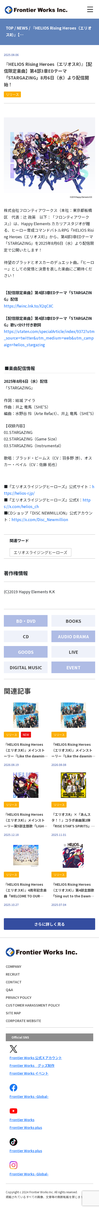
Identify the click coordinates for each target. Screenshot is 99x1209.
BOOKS (73, 621)
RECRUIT (13, 974)
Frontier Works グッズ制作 (32, 1065)
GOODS (26, 652)
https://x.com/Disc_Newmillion (40, 519)
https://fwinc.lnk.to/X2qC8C (28, 306)
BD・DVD (26, 621)
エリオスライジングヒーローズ (40, 552)
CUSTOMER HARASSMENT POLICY (33, 1005)
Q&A (9, 989)
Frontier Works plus (26, 1127)
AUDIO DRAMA (73, 636)
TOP (9, 28)
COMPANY (13, 966)
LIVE (73, 652)
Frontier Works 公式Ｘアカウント (36, 1057)
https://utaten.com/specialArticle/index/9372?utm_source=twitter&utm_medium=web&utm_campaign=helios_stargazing (49, 337)
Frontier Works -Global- (29, 1096)
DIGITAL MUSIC (26, 667)
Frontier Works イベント (29, 1073)
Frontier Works (22, 1119)
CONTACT (14, 981)
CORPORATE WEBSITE (23, 1020)
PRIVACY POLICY (18, 997)
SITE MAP (13, 1012)
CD (26, 636)
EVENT (73, 667)
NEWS (22, 28)
